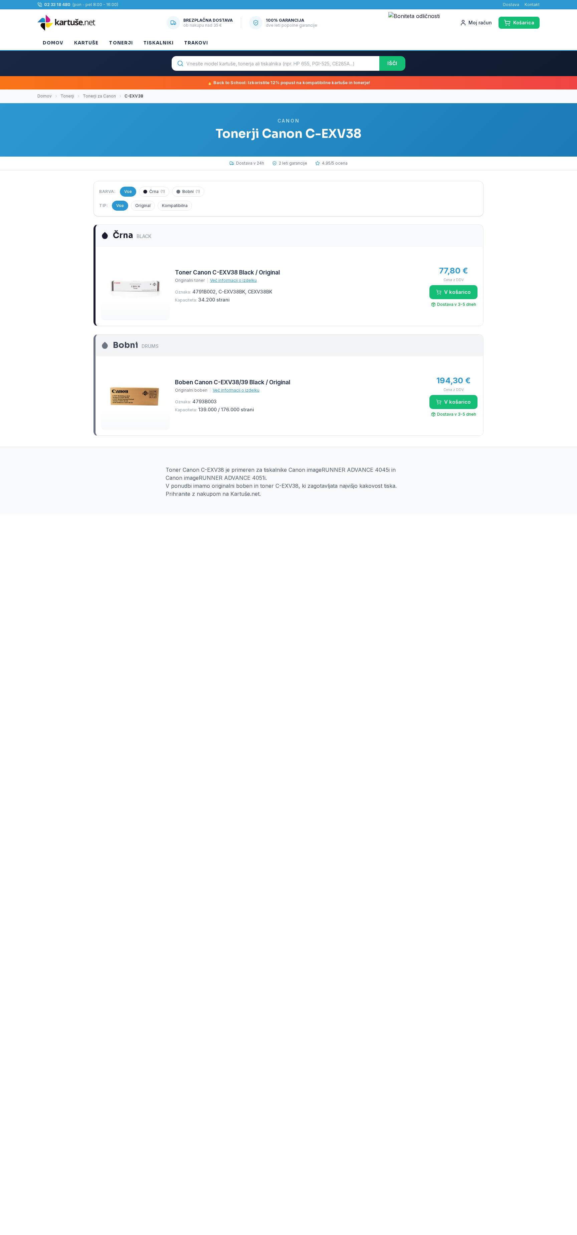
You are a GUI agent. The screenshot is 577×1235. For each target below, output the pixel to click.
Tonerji (121, 43)
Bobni (191, 191)
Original (143, 205)
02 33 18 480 (57, 4)
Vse (128, 191)
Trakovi (196, 43)
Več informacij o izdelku (233, 280)
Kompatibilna (175, 205)
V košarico (457, 292)
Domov (53, 43)
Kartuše (86, 43)
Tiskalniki (159, 43)
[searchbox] (275, 63)
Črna (157, 191)
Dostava (511, 4)
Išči (392, 63)
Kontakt (532, 4)
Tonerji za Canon (99, 95)
